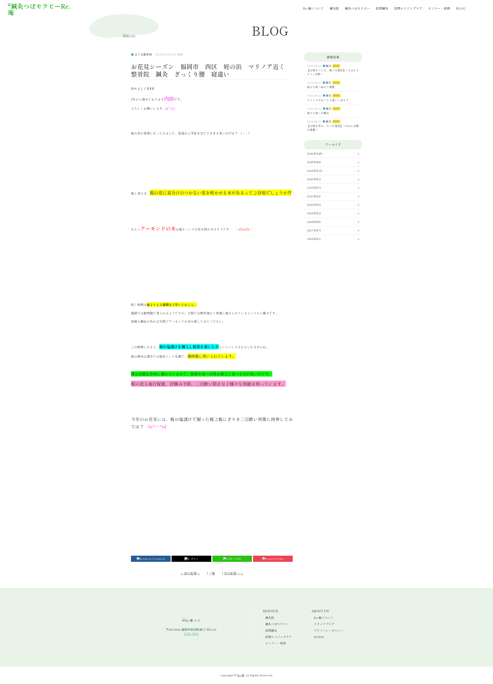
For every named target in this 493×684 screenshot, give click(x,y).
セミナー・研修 (439, 8)
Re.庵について (313, 8)
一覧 (212, 573)
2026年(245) (314, 153)
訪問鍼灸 (382, 8)
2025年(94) (314, 162)
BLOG (460, 8)
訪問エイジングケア (408, 8)
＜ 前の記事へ (190, 573)
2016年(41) (314, 239)
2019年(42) (314, 213)
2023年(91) (314, 179)
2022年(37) (314, 188)
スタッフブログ (324, 624)
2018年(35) (314, 222)
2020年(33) (314, 205)
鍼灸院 (334, 8)
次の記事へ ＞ (233, 573)
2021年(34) (314, 196)
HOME (319, 637)
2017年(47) (314, 230)
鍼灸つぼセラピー (357, 8)
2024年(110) (314, 171)
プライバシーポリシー (328, 630)
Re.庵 (240, 675)
